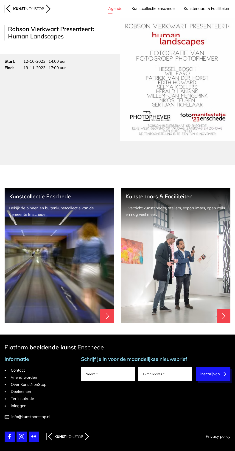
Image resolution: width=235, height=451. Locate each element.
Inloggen (18, 405)
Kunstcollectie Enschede (153, 8)
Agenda (115, 8)
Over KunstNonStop (28, 384)
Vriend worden (24, 377)
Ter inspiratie (22, 398)
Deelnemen (21, 391)
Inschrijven (210, 374)
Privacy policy (218, 436)
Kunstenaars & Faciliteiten (207, 8)
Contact (18, 370)
